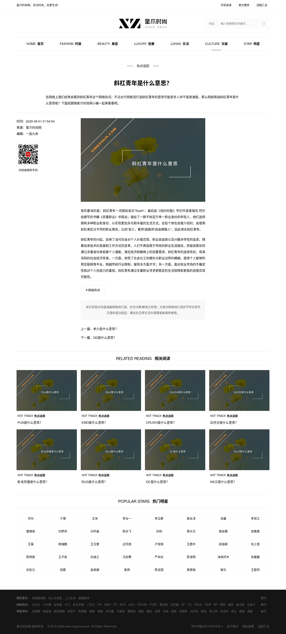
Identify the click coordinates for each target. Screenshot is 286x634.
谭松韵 (131, 611)
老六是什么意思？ (105, 329)
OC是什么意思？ (157, 481)
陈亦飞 (127, 531)
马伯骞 (127, 557)
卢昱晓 (159, 544)
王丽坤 (121, 611)
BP (215, 604)
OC (190, 604)
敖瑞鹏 (62, 544)
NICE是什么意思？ (223, 481)
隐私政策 (248, 626)
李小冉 (213, 611)
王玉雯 (94, 544)
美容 (107, 43)
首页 (35, 43)
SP (183, 604)
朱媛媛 (255, 557)
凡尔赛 (47, 604)
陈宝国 (159, 570)
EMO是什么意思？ (94, 422)
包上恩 (255, 544)
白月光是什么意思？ (224, 422)
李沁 (233, 611)
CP (115, 604)
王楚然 (255, 570)
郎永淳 (191, 518)
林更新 (183, 611)
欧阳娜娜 (59, 611)
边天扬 (127, 544)
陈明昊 (30, 557)
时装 (70, 43)
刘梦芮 (62, 531)
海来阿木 (223, 557)
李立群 (159, 518)
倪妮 (173, 611)
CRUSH (142, 604)
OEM (208, 604)
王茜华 (191, 544)
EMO (107, 604)
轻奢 (144, 43)
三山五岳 (70, 598)
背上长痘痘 (55, 598)
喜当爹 (240, 604)
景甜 (242, 611)
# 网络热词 (93, 290)
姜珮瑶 (30, 531)
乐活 (180, 43)
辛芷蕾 (110, 611)
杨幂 (92, 611)
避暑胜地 (83, 598)
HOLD (198, 604)
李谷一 (127, 518)
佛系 (230, 604)
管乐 (223, 570)
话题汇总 (263, 626)
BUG (123, 604)
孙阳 (159, 531)
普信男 (164, 604)
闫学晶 (94, 531)
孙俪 (165, 611)
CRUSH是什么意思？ (161, 422)
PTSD (153, 604)
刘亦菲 (194, 611)
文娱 (216, 43)
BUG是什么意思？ (94, 481)
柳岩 (203, 611)
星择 (127, 570)
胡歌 (250, 611)
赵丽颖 (223, 544)
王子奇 (62, 557)
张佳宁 (72, 611)
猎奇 (222, 604)
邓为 (31, 518)
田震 (63, 570)
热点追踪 (143, 66)
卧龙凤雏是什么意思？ (33, 481)
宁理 (63, 518)
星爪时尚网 (33, 127)
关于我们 (232, 626)
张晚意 (255, 531)
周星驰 (47, 611)
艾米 (95, 518)
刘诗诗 (224, 611)
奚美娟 (94, 570)
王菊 (31, 544)
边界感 (58, 604)
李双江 (255, 518)
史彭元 (30, 570)
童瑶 (149, 611)
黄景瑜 (191, 570)
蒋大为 (191, 531)
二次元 (91, 604)
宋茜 (157, 611)
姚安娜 (223, 531)
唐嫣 (141, 611)
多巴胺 (174, 604)
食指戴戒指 (39, 598)
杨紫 (100, 611)
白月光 (36, 604)
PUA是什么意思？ (30, 422)
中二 (67, 604)
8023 (131, 604)
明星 (252, 43)
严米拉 (159, 557)
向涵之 (94, 557)
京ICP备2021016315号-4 (207, 626)
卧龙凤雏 (78, 604)
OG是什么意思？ (105, 337)
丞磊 (223, 518)
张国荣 (36, 611)
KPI (99, 604)
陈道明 (191, 557)
